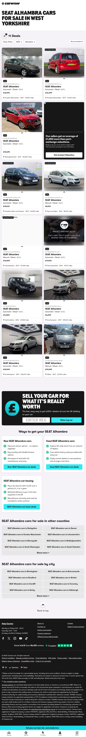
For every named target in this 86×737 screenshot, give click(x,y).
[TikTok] (26, 639)
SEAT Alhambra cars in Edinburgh (63, 590)
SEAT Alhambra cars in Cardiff (22, 584)
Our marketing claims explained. (15, 681)
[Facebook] (3, 639)
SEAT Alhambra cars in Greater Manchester (22, 535)
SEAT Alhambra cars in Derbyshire (22, 528)
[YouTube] (20, 639)
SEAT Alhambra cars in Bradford (22, 578)
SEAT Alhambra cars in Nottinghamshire (64, 541)
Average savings (7, 685)
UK (6, 667)
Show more (42, 553)
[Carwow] (11, 3)
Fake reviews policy (75, 658)
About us (40, 623)
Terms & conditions (8, 658)
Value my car (66, 420)
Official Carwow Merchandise (47, 637)
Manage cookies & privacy (25, 658)
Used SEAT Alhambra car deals (64, 467)
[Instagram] (15, 639)
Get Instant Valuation (64, 155)
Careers (70, 623)
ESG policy (52, 658)
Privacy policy (62, 658)
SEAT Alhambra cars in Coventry (64, 584)
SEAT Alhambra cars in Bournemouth (64, 571)
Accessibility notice (27, 661)
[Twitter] (9, 639)
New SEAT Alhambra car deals (22, 467)
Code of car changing (43, 661)
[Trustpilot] (58, 645)
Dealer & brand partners (76, 627)
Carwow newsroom (44, 633)
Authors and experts (44, 630)
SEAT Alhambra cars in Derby (22, 590)
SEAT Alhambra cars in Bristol (63, 578)
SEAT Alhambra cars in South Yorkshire (63, 547)
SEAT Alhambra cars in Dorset (63, 528)
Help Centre (7, 624)
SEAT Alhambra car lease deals (21, 507)
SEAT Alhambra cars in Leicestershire (64, 535)
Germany (15, 667)
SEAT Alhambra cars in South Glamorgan (22, 547)
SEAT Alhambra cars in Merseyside (22, 541)
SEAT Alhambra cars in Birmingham (22, 571)
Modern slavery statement (11, 661)
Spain (25, 667)
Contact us (41, 627)
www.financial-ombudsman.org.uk (43, 709)
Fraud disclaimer (41, 658)
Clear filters (8, 42)
